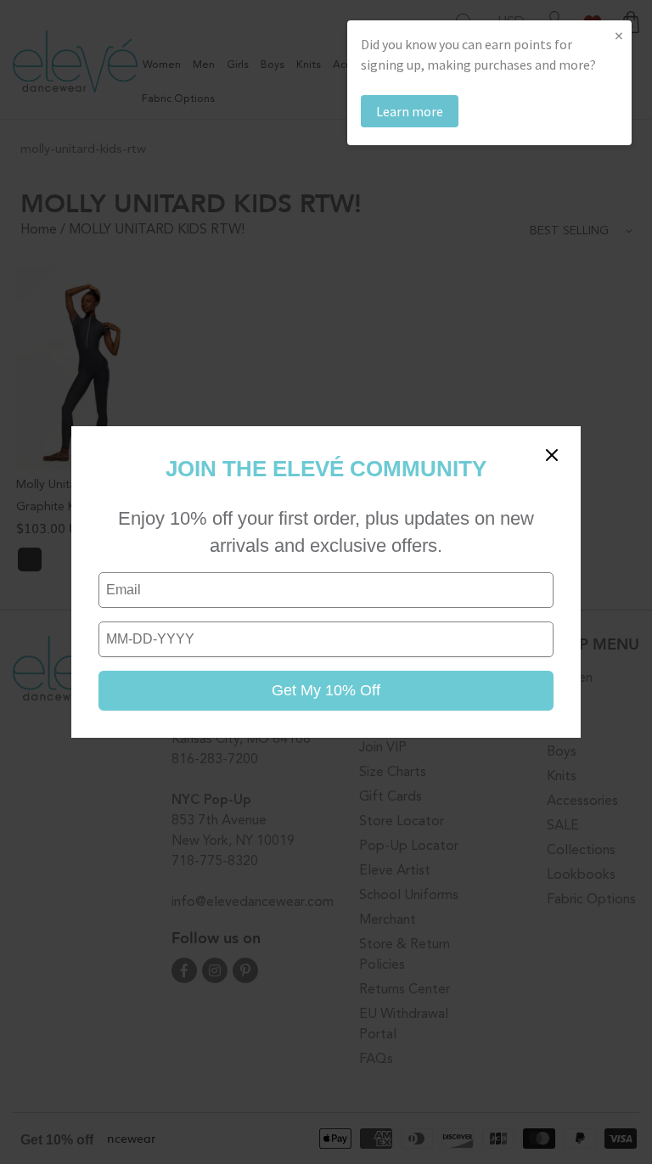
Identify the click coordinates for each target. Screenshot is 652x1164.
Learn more (409, 111)
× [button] (619, 35)
